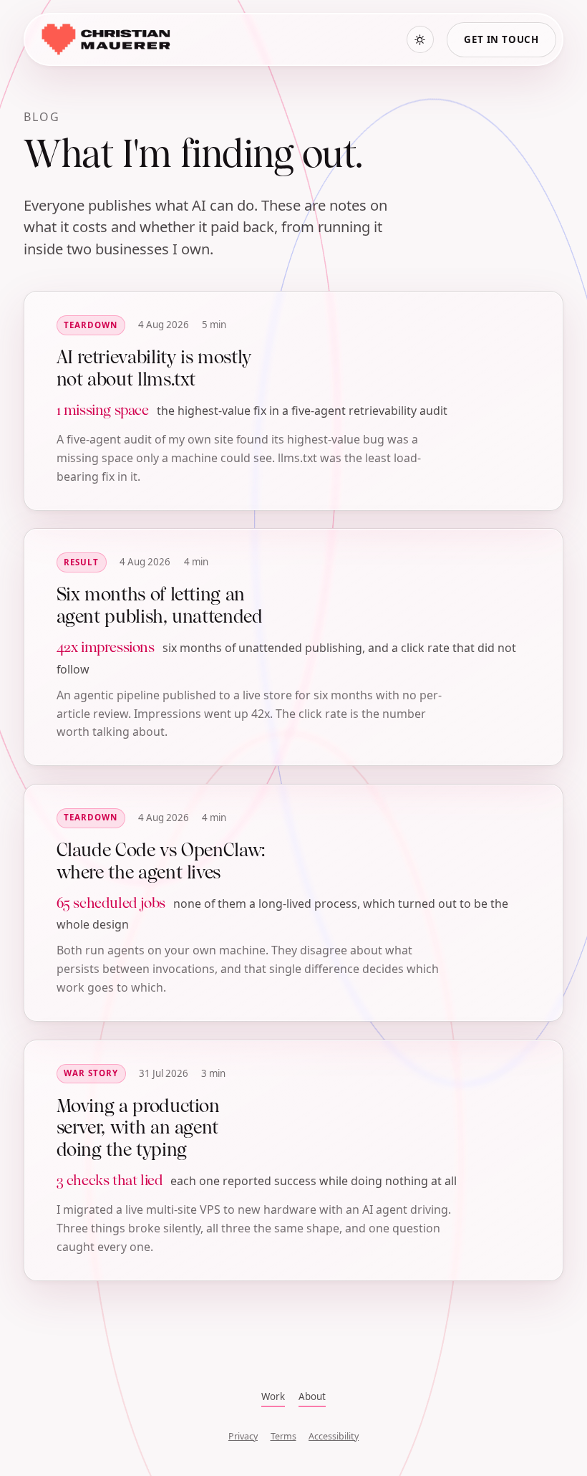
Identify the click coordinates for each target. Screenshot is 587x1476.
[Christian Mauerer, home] (104, 39)
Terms (283, 1436)
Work (273, 1396)
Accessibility (334, 1436)
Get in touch (501, 39)
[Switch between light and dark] (420, 39)
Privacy (243, 1436)
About (312, 1396)
